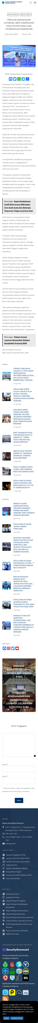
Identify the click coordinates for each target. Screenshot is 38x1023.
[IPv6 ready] (5, 964)
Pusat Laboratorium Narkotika (17, 931)
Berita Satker (26, 14)
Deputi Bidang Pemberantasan (17, 911)
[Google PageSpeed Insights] (26, 992)
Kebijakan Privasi (17, 1018)
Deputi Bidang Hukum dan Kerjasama (19, 917)
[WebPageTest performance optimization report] (19, 992)
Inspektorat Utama (13, 897)
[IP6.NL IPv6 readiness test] (12, 964)
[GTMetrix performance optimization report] (5, 992)
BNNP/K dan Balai (12, 934)
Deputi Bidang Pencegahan (16, 901)
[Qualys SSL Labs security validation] (5, 978)
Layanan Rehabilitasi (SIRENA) (16, 868)
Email (5, 776)
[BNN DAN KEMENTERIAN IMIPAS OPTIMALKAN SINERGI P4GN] (19, 671)
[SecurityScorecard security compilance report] (15, 949)
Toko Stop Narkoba (13, 878)
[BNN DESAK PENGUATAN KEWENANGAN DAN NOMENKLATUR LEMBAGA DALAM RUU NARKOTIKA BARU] (19, 698)
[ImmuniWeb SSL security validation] (19, 971)
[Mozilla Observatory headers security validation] (26, 978)
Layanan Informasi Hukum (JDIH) (18, 862)
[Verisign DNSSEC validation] (26, 964)
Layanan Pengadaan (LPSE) (15, 855)
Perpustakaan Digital (13, 872)
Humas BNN (13, 34)
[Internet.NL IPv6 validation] (19, 964)
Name (5, 764)
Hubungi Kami (10, 843)
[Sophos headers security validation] (12, 978)
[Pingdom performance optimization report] (12, 992)
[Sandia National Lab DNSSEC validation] (5, 971)
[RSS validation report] (5, 999)
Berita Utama (13, 14)
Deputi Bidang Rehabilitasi (15, 914)
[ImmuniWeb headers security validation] (19, 978)
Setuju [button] (6, 1018)
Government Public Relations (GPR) (18, 875)
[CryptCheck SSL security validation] (26, 971)
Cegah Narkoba (11, 865)
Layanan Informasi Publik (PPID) (17, 858)
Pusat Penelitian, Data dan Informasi (19, 921)
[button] (35, 2)
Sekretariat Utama (12, 894)
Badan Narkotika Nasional (12, 823)
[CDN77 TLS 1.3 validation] (12, 971)
